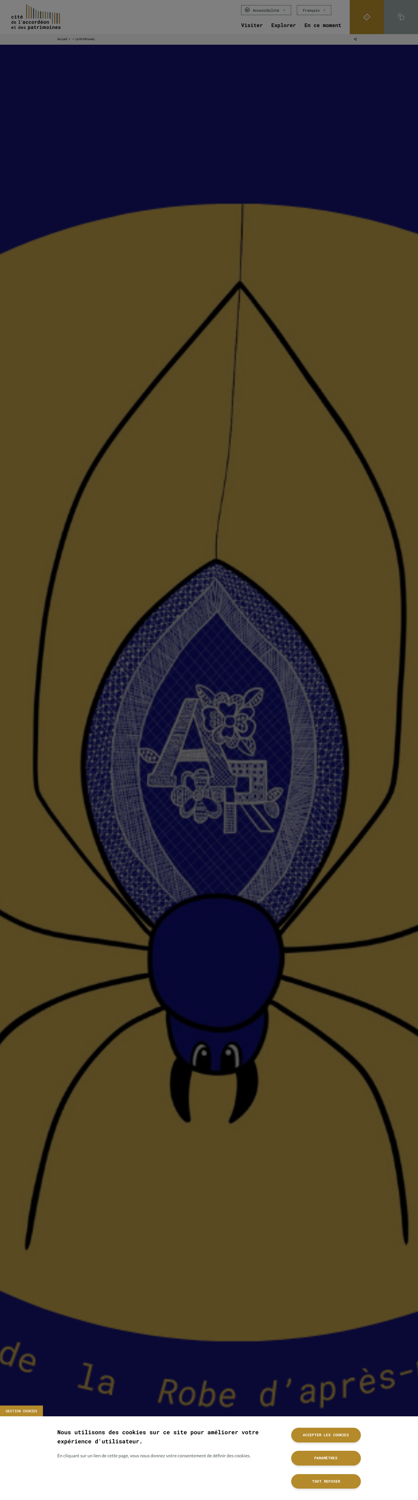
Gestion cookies (21, 1411)
